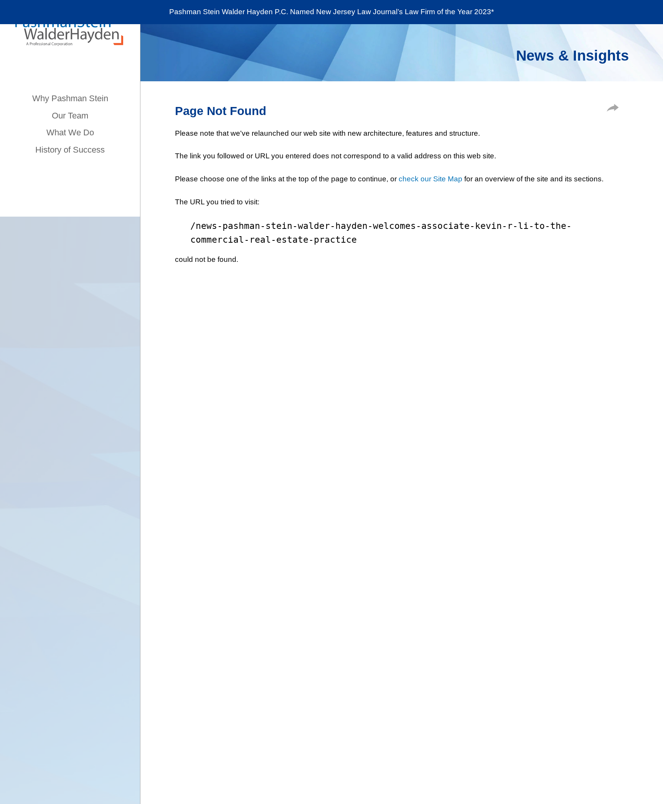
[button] (613, 109)
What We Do (70, 132)
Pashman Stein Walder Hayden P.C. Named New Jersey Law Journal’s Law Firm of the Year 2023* (331, 12)
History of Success (70, 150)
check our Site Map (430, 179)
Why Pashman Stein (70, 98)
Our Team (70, 115)
